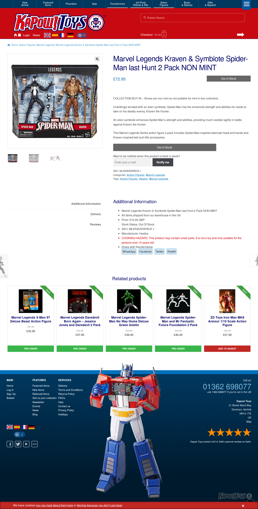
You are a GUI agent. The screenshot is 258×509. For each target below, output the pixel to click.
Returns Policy (66, 394)
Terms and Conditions (70, 390)
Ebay (34, 444)
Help (60, 402)
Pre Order (30, 348)
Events (36, 406)
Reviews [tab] (95, 224)
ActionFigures (164, 4)
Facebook (145, 251)
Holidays (63, 414)
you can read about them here (54, 505)
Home (15, 35)
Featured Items (40, 385)
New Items (38, 390)
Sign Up (11, 394)
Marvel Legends (45, 45)
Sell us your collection (44, 398)
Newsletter (38, 402)
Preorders (71, 3)
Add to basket (227, 348)
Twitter (160, 251)
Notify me (163, 162)
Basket (10, 398)
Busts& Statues (187, 4)
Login (26, 35)
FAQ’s (61, 398)
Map (248, 421)
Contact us (64, 406)
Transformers (117, 3)
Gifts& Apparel (210, 4)
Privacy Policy (66, 410)
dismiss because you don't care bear (99, 505)
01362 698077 (227, 386)
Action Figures (27, 45)
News (36, 35)
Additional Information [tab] (86, 204)
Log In (10, 390)
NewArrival (24, 4)
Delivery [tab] (96, 214)
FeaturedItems (48, 4)
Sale (94, 3)
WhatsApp (129, 251)
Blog (35, 414)
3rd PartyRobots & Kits (140, 4)
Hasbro (143, 178)
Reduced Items (40, 394)
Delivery (62, 385)
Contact (19, 35)
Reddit (171, 251)
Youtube (26, 444)
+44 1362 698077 (217, 392)
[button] (97, 59)
